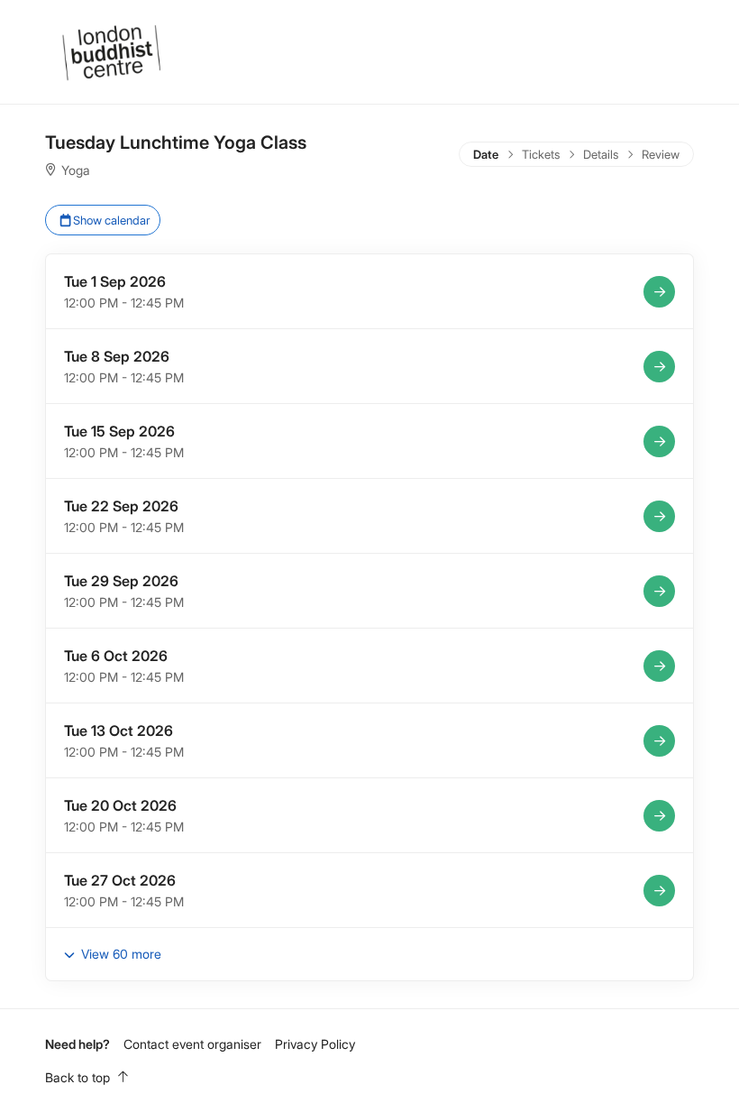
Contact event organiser (192, 1044)
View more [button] (119, 953)
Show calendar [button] (110, 220)
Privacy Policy (315, 1044)
